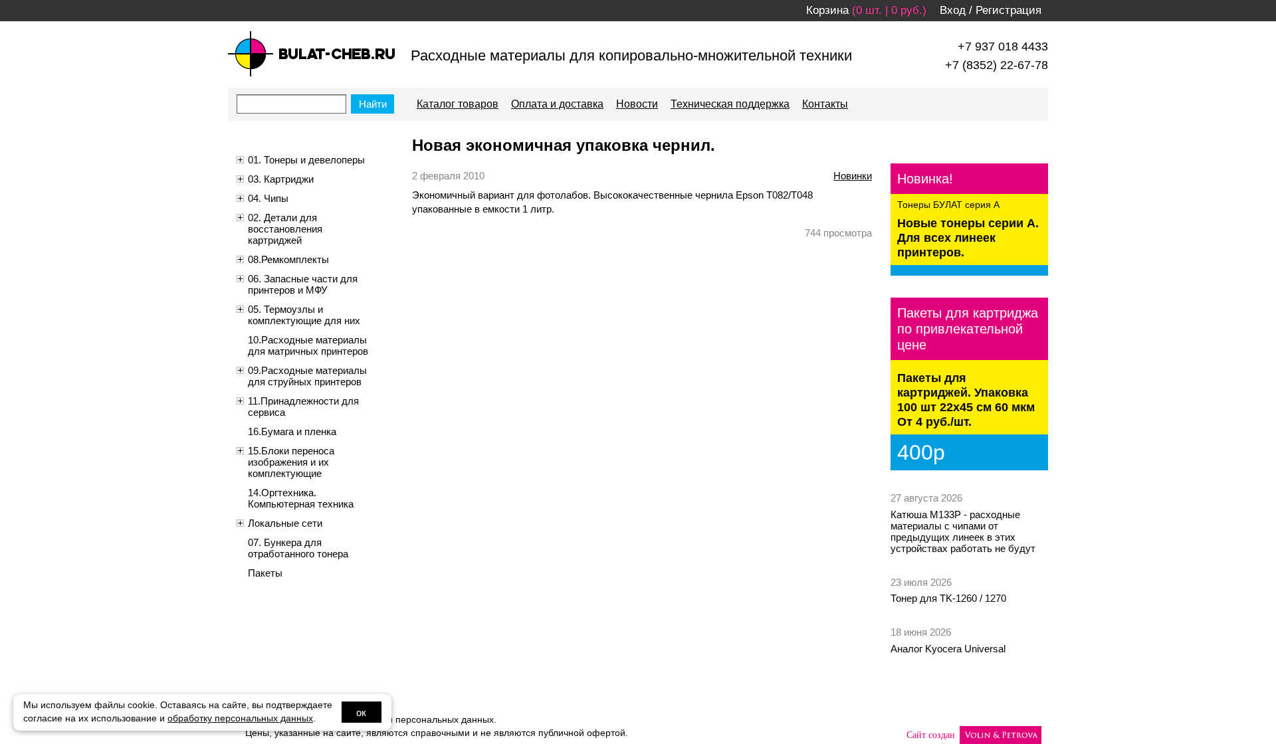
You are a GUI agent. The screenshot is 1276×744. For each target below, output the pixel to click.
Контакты (825, 104)
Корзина (827, 10)
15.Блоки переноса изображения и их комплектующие (291, 462)
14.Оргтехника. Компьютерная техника (301, 498)
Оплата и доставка (557, 104)
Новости (637, 104)
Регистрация (1008, 10)
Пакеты (265, 573)
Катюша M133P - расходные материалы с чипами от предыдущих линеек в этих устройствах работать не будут (963, 531)
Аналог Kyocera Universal (948, 648)
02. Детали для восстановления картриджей (285, 229)
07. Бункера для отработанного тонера (298, 548)
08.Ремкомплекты (288, 259)
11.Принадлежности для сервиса (303, 406)
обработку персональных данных (240, 718)
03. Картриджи (281, 179)
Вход (953, 10)
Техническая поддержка (730, 104)
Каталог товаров (457, 104)
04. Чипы (268, 198)
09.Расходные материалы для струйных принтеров (307, 376)
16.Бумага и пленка (292, 431)
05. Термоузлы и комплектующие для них (304, 315)
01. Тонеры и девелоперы (306, 159)
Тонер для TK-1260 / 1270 (948, 598)
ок (361, 712)
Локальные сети (285, 523)
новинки (852, 175)
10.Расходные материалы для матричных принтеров (308, 345)
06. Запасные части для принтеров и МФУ (303, 284)
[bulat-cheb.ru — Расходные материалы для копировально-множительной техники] (311, 53)
